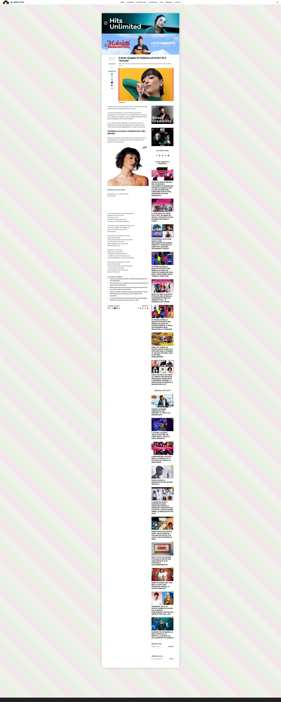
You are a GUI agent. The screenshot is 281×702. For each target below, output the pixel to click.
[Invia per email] (112, 88)
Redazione (112, 64)
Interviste (130, 2)
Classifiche (153, 2)
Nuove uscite (141, 2)
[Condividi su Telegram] (112, 83)
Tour (161, 2)
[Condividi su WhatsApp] (112, 74)
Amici (112, 67)
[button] (112, 85)
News (122, 2)
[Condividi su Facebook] (112, 77)
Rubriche (169, 2)
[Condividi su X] (112, 80)
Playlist (178, 2)
